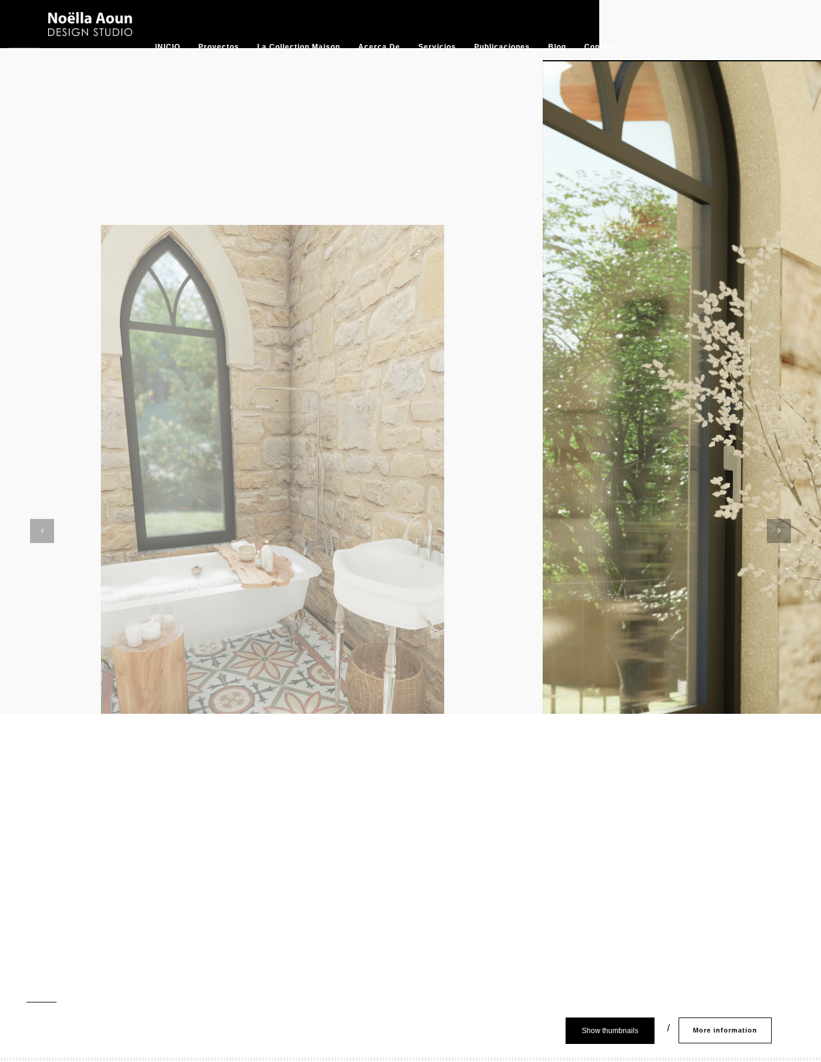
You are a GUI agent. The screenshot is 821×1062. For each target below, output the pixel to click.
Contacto (602, 47)
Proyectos (218, 47)
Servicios (437, 47)
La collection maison (298, 47)
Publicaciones (502, 47)
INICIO (167, 47)
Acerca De (379, 47)
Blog (557, 47)
